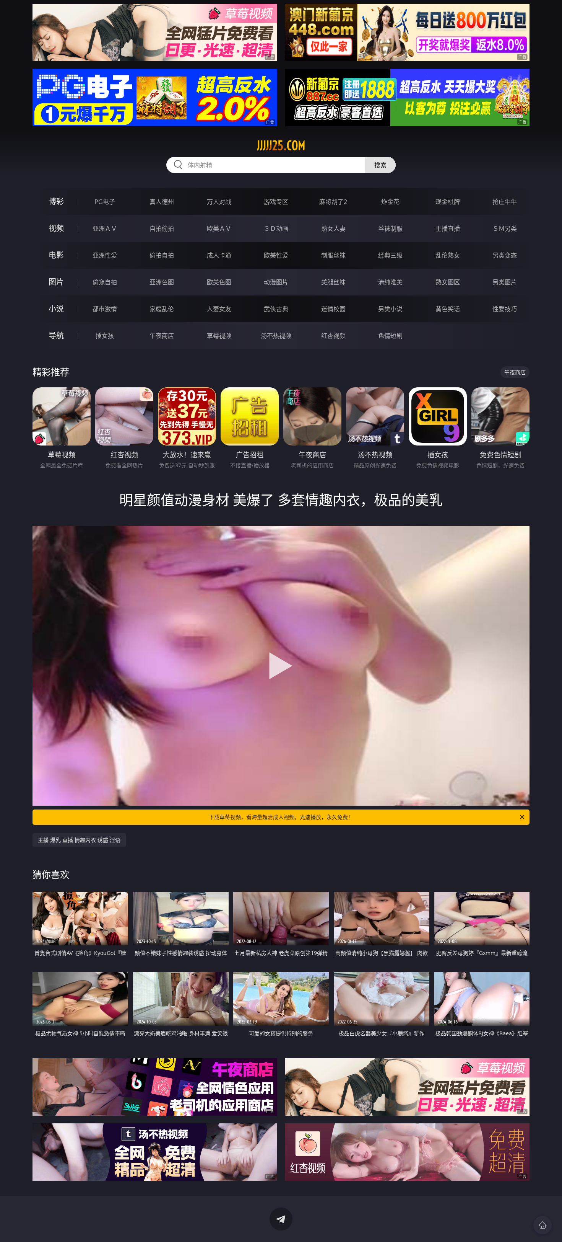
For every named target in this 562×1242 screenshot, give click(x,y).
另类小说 (390, 309)
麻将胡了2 (333, 201)
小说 (56, 309)
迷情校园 (333, 309)
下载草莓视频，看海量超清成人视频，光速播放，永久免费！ (281, 817)
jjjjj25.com (281, 145)
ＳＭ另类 (504, 228)
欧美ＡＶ (219, 228)
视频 (56, 228)
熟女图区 (447, 282)
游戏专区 (276, 201)
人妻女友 (219, 309)
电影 (56, 255)
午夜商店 (161, 335)
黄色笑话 (447, 309)
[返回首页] (542, 1225)
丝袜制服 (390, 228)
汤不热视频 (276, 335)
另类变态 (504, 255)
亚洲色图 (161, 282)
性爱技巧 (504, 309)
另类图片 (504, 282)
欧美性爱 (276, 255)
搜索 (380, 165)
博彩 (56, 201)
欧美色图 (219, 282)
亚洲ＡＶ (105, 228)
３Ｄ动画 (276, 228)
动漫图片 (276, 282)
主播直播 (447, 228)
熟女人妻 (333, 228)
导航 (56, 335)
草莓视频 (219, 335)
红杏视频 (333, 335)
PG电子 (104, 201)
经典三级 (390, 255)
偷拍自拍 (161, 255)
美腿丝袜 (333, 282)
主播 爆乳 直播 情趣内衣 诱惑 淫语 (79, 840)
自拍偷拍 (161, 228)
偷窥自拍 (105, 282)
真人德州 (161, 201)
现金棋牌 (447, 201)
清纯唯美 (390, 282)
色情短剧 (390, 335)
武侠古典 (276, 309)
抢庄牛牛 (504, 201)
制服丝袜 (333, 255)
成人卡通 (219, 255)
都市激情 (105, 309)
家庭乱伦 (161, 309)
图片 (56, 282)
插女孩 (105, 335)
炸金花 (390, 201)
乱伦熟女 (447, 255)
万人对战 (219, 201)
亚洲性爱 (105, 255)
